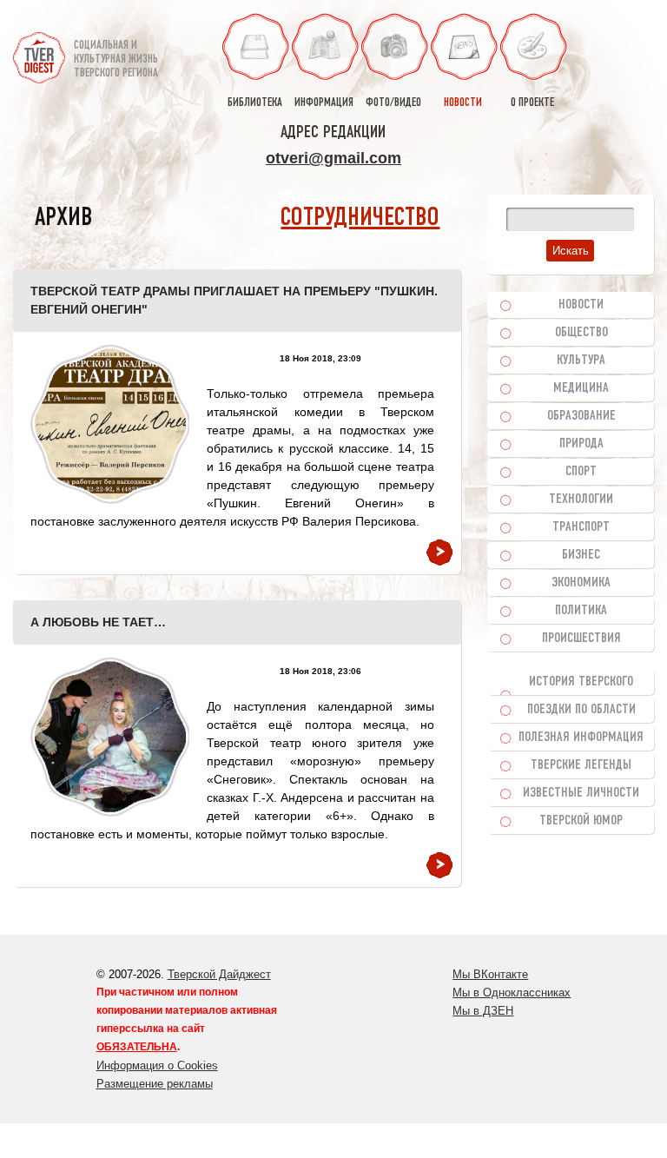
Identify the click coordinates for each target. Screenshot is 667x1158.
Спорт (581, 472)
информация (323, 103)
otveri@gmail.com (333, 158)
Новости (581, 305)
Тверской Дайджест (219, 974)
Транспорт (581, 527)
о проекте (532, 103)
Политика (581, 611)
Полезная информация (581, 737)
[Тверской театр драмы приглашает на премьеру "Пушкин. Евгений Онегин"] (109, 424)
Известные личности (581, 793)
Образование (581, 416)
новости (463, 103)
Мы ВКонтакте (490, 974)
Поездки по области (581, 710)
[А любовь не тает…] (109, 737)
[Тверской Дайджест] (39, 51)
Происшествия (581, 638)
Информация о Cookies (157, 1065)
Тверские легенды (581, 765)
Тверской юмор (581, 821)
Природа (581, 444)
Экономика (581, 583)
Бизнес (581, 555)
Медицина (581, 388)
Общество (581, 333)
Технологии (581, 499)
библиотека (255, 103)
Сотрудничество (360, 218)
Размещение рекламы (154, 1083)
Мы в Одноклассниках (511, 992)
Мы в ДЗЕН (482, 1010)
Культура (581, 360)
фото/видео (393, 103)
